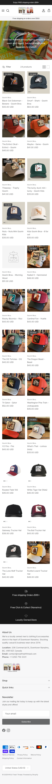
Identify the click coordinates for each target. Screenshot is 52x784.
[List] (48, 67)
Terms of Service (8, 755)
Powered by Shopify (30, 775)
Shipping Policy (8, 758)
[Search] (9, 11)
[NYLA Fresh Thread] (26, 10)
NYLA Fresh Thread (15, 775)
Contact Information (24, 758)
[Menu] (3, 11)
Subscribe (26, 721)
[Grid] (44, 67)
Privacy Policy (22, 755)
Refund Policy (36, 755)
